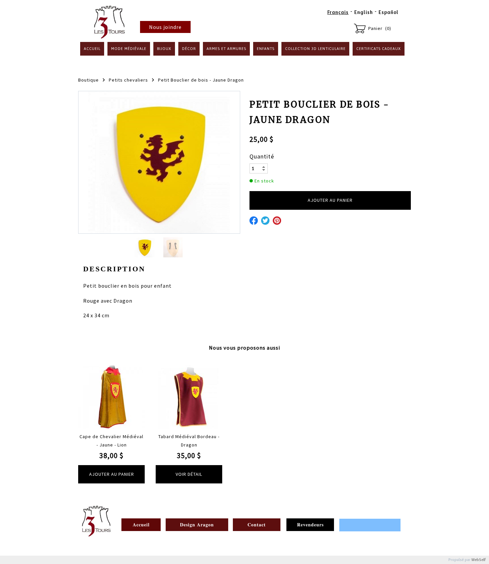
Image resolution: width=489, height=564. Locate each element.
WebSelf (478, 559)
